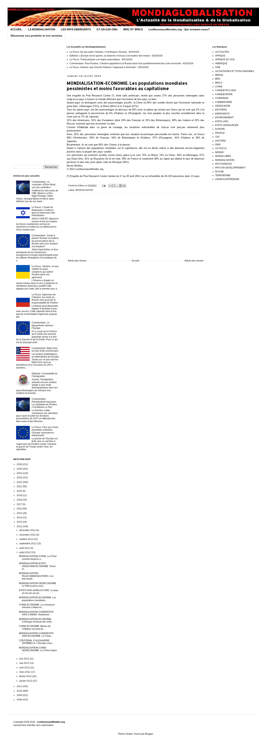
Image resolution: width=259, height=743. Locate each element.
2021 (20, 486)
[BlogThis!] (113, 186)
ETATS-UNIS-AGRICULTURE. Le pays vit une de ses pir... (38, 591)
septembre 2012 (28, 543)
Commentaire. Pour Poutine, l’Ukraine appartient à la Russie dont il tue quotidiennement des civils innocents (125, 63)
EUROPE (220, 129)
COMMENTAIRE (223, 102)
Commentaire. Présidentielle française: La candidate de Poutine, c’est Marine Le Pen (44, 403)
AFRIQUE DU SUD (225, 59)
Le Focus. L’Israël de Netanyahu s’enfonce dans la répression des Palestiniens (43, 211)
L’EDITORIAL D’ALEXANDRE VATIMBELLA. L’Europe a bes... (36, 641)
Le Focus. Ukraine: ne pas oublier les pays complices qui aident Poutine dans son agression (45, 272)
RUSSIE (219, 171)
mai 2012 (24, 663)
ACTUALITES (222, 52)
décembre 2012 (27, 530)
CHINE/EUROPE (224, 94)
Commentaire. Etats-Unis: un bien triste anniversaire (45, 349)
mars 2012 (25, 672)
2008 (20, 699)
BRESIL (219, 75)
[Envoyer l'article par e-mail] (103, 185)
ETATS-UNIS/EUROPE (227, 125)
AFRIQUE (220, 55)
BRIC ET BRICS (133, 29)
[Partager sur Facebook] (121, 186)
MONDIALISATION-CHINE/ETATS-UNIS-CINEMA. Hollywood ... (36, 613)
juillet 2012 (25, 552)
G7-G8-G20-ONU (107, 29)
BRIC (218, 78)
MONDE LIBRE (223, 156)
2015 (20, 513)
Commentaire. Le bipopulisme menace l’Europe (42, 325)
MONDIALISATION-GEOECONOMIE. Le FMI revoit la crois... (38, 584)
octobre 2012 (26, 539)
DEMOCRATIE (222, 106)
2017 (20, 504)
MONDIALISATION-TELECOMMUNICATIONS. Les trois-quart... (36, 576)
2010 (20, 691)
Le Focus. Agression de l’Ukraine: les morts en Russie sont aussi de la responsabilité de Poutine (45, 298)
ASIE (217, 67)
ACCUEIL (16, 29)
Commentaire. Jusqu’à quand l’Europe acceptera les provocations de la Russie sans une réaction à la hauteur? (45, 241)
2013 (20, 522)
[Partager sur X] (117, 186)
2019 (20, 495)
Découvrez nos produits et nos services (36, 35)
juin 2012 (24, 658)
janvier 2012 (26, 681)
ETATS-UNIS (221, 121)
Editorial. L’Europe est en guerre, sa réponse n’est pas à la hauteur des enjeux (110, 55)
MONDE (219, 152)
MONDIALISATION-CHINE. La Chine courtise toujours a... (38, 557)
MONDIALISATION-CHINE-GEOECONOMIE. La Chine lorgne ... (38, 650)
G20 (217, 136)
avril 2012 (24, 667)
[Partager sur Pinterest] (124, 186)
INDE (218, 144)
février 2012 (25, 676)
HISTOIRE (220, 140)
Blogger (149, 734)
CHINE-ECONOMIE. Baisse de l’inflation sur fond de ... (35, 627)
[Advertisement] (135, 228)
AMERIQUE (221, 63)
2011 (20, 686)
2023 (20, 477)
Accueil (135, 260)
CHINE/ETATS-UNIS (225, 90)
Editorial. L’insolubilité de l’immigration (44, 375)
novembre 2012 (27, 534)
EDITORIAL (221, 109)
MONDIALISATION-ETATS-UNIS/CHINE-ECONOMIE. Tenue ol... (37, 566)
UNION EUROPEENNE (227, 179)
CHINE (218, 86)
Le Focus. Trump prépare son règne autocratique (95, 59)
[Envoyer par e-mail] (110, 186)
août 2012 (24, 548)
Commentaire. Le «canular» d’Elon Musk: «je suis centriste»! (44, 185)
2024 (20, 473)
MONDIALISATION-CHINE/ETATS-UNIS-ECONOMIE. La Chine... (36, 634)
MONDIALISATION (84, 190)
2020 (20, 491)
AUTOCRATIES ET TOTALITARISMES (234, 71)
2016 (20, 508)
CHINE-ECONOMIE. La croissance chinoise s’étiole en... (37, 606)
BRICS (218, 82)
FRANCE (220, 133)
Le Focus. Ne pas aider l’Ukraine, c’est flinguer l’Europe (98, 52)
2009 (20, 695)
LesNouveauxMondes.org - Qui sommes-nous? (179, 29)
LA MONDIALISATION (41, 29)
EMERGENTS (222, 113)
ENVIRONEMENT (224, 117)
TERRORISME (222, 175)
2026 (20, 464)
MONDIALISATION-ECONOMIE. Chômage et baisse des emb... (36, 620)
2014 (20, 517)
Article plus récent (77, 260)
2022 (20, 482)
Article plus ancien (193, 260)
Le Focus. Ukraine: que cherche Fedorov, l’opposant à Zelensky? (103, 67)
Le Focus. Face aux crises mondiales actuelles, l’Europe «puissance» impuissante (45, 431)
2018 (20, 499)
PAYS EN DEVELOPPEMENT (230, 167)
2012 (20, 526)
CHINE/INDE (221, 98)
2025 (20, 469)
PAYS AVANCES (223, 164)
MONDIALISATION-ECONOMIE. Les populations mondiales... (37, 598)
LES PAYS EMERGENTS (76, 29)
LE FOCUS (221, 148)
